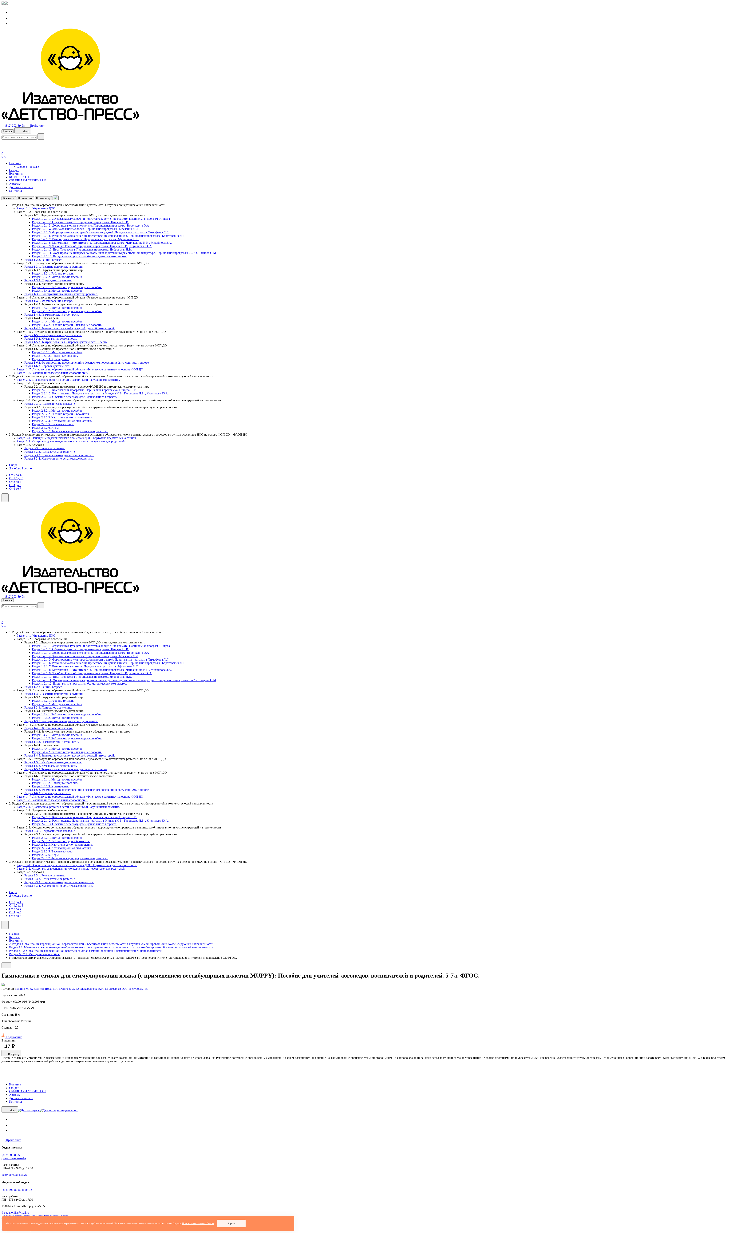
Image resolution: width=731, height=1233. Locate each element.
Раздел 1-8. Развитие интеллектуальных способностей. (52, 372)
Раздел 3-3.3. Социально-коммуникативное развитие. (59, 455)
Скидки (14, 170)
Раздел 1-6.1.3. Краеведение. (50, 359)
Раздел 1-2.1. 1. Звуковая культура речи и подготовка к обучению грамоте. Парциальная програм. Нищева (101, 218)
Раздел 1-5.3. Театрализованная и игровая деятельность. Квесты (65, 342)
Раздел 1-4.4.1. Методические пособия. (57, 321)
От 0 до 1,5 (16, 474)
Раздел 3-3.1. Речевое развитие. (44, 448)
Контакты (15, 190)
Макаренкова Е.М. (92, 988)
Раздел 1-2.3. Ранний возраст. (43, 259)
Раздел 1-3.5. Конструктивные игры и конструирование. (61, 294)
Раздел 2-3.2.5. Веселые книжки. (53, 424)
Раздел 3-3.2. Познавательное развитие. (50, 451)
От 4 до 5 (15, 485)
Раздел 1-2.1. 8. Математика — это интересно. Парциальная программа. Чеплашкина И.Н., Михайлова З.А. (102, 242)
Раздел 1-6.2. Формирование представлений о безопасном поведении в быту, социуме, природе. (86, 362)
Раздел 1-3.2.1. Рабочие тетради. (53, 273)
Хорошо (231, 1223)
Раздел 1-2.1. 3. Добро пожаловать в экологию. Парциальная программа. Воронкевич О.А (90, 225)
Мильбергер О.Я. (116, 988)
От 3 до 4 (15, 481)
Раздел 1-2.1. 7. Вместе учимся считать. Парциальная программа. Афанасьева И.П (85, 239)
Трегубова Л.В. (138, 988)
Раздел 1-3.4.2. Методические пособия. (57, 290)
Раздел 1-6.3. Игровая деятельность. (47, 366)
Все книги (16, 173)
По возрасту (43, 198)
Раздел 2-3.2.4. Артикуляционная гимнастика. (62, 420)
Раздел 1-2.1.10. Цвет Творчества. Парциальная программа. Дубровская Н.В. (82, 249)
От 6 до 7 (15, 488)
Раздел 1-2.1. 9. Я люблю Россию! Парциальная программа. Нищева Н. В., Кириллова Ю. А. (92, 246)
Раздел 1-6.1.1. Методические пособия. (57, 352)
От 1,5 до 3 (16, 478)
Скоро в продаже (28, 166)
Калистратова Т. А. (46, 988)
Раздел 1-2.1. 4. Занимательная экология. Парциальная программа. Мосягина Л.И (85, 229)
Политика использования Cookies (198, 1223)
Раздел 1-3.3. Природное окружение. (48, 280)
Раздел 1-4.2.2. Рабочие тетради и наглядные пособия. (67, 311)
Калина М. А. (24, 988)
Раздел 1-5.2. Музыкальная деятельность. (50, 338)
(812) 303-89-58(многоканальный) (14, 1156)
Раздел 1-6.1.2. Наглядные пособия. (55, 355)
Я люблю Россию (20, 468)
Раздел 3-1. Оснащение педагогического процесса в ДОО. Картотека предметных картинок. (77, 438)
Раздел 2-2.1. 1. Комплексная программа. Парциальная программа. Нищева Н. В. (84, 390)
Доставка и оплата (21, 187)
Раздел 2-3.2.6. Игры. (45, 427)
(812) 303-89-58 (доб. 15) (17, 1189)
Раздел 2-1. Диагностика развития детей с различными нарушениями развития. (68, 379)
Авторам (15, 183)
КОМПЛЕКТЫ (19, 177)
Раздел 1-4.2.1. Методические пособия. (57, 307)
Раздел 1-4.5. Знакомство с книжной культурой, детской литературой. (69, 328)
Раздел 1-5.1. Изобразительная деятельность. (53, 335)
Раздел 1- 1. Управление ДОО (36, 208)
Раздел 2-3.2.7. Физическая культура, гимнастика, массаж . (70, 431)
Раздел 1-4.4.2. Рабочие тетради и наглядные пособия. (67, 324)
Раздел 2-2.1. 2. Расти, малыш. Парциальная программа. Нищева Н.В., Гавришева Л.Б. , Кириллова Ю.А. (100, 393)
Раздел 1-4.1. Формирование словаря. (48, 300)
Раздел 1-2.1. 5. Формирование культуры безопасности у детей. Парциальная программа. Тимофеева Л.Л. (100, 232)
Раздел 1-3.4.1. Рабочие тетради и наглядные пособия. (67, 287)
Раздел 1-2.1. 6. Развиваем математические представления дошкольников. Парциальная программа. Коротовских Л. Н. (109, 235)
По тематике (25, 198)
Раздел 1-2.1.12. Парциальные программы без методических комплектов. (79, 256)
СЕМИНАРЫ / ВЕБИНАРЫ (27, 180)
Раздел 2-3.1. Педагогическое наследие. (50, 403)
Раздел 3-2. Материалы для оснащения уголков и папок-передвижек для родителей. (71, 441)
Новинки (15, 163)
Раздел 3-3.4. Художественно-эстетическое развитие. (58, 458)
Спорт (13, 465)
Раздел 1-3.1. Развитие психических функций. (54, 266)
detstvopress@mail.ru (14, 1174)
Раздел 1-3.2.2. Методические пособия (57, 277)
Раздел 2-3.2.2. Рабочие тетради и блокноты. (61, 414)
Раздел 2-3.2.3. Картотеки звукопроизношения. (62, 417)
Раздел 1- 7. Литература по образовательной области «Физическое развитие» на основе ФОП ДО (80, 369)
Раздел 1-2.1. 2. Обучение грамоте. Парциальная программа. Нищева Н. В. (80, 222)
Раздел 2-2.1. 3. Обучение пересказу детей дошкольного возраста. (74, 396)
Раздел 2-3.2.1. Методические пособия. (57, 410)
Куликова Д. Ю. (69, 988)
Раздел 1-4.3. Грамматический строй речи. (51, 314)
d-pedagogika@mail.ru (15, 1212)
